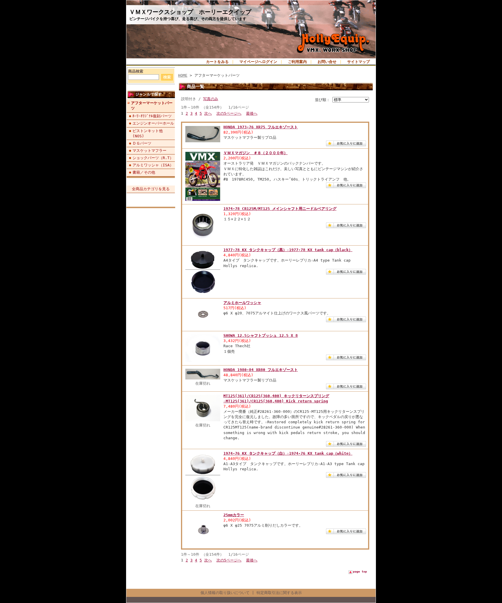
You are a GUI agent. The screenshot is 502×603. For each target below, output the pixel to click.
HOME (182, 75)
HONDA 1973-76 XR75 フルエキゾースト (260, 127)
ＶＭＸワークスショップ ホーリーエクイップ (190, 12)
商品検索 (135, 71)
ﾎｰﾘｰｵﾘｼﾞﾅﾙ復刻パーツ (152, 116)
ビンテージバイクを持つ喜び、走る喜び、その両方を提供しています (187, 19)
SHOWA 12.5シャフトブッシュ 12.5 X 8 (260, 335)
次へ (208, 113)
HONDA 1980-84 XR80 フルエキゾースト (260, 370)
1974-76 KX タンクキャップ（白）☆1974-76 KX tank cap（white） (287, 453)
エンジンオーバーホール (153, 123)
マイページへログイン (258, 62)
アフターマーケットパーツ (152, 105)
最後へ (251, 113)
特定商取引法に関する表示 (279, 593)
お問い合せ (327, 62)
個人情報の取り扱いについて (225, 593)
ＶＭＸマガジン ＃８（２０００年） (255, 153)
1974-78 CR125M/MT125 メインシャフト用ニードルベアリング (279, 208)
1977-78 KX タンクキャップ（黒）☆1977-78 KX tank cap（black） (287, 250)
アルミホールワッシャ (242, 302)
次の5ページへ (228, 113)
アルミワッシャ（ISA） (152, 165)
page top (360, 571)
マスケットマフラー (149, 150)
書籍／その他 (143, 172)
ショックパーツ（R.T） (152, 158)
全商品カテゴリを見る (151, 189)
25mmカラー (233, 515)
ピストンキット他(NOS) (147, 133)
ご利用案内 (297, 62)
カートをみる (217, 62)
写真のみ (210, 99)
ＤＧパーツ (141, 143)
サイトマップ (358, 62)
